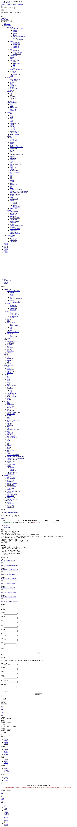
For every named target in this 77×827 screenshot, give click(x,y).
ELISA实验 (12, 227)
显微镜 (11, 183)
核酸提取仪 (13, 156)
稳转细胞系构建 (14, 232)
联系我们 (6, 252)
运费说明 (6, 761)
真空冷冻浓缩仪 (14, 170)
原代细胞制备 (13, 222)
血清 (11, 104)
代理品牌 (6, 244)
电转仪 (11, 186)
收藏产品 (3, 519)
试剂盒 (8, 77)
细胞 (14, 65)
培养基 (11, 106)
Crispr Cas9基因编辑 (15, 229)
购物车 (14, 4)
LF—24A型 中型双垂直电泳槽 (8, 579)
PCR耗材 (12, 125)
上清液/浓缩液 (19, 39)
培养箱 (11, 161)
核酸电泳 (15, 32)
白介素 (14, 61)
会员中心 (3, 4)
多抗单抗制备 (13, 219)
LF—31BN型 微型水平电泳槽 (8, 592)
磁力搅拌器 (13, 181)
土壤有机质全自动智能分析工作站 (19, 191)
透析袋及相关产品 (14, 123)
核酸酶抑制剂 (16, 46)
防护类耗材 (13, 126)
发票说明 (6, 768)
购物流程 (6, 742)
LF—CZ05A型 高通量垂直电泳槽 (9, 570)
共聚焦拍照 (13, 216)
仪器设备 (9, 136)
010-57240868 (4, 19)
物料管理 (12, 236)
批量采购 (6, 740)
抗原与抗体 (10, 91)
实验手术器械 (13, 132)
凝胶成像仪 (13, 142)
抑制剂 (11, 41)
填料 (14, 73)
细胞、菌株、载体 (14, 60)
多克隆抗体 (13, 98)
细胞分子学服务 (14, 211)
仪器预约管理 (13, 238)
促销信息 (6, 248)
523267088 (6, 814)
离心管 (11, 115)
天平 (11, 177)
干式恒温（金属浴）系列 (16, 147)
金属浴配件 (16, 205)
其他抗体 (12, 101)
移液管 (11, 118)
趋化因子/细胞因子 (18, 63)
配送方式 (6, 759)
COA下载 (6, 771)
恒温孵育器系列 (14, 148)
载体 (14, 68)
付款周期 (6, 754)
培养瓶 (11, 121)
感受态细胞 (13, 110)
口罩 (14, 128)
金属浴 (11, 197)
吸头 (11, 114)
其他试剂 (15, 38)
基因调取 (12, 224)
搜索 (2, 9)
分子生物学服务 (14, 213)
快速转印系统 (13, 208)
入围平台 (6, 246)
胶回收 (11, 84)
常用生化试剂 (10, 27)
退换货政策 (7, 770)
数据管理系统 (13, 240)
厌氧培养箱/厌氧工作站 (16, 164)
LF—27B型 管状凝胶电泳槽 (8, 574)
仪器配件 (12, 200)
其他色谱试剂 (16, 74)
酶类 (11, 49)
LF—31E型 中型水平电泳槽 (8, 583)
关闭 (2, 703)
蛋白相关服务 (13, 214)
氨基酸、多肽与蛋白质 (16, 69)
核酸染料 (15, 30)
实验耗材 (9, 112)
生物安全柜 (13, 167)
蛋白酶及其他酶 (17, 54)
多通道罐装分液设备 (15, 194)
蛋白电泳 (15, 33)
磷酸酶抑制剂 (16, 44)
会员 (2, 715)
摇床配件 (15, 203)
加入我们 (6, 780)
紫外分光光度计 (14, 145)
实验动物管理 (13, 241)
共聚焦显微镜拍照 (14, 221)
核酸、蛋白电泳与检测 (19, 36)
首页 (7, 24)
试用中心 (6, 251)
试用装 (11, 58)
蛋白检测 (15, 35)
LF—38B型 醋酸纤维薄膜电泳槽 (9, 565)
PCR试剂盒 (13, 82)
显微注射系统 (13, 184)
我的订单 (9, 4)
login (6, 660)
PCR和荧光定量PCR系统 (16, 155)
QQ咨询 (6, 812)
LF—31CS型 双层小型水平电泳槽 (9, 601)
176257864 (6, 813)
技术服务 (9, 210)
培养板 (11, 120)
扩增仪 (11, 173)
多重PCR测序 (13, 230)
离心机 (11, 153)
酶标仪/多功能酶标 (15, 172)
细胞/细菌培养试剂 (12, 102)
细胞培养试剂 (13, 109)
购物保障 (6, 744)
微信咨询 (6, 820)
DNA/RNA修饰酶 (17, 52)
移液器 (11, 175)
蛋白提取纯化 (13, 85)
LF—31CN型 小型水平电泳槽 (8, 597)
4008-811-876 (4, 18)
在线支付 (6, 749)
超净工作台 (13, 169)
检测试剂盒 (13, 90)
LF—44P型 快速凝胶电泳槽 (8, 560)
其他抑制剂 (16, 47)
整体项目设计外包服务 (16, 233)
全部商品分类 (7, 25)
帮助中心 (20, 4)
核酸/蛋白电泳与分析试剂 (16, 28)
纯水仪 (11, 166)
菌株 (14, 66)
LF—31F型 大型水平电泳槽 (8, 588)
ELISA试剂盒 (13, 88)
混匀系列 (12, 150)
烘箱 (11, 178)
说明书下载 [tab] (7, 527)
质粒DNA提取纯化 (15, 79)
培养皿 (11, 117)
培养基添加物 (13, 107)
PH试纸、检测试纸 (15, 134)
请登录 (3, 3)
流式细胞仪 (13, 159)
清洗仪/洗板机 (13, 140)
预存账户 (6, 752)
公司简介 (6, 777)
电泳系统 (12, 143)
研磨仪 (11, 137)
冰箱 (11, 162)
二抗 (11, 95)
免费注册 (8, 3)
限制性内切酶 (16, 50)
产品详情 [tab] (6, 525)
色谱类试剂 (13, 71)
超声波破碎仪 (13, 139)
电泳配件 (15, 202)
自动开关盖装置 (14, 199)
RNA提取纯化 (13, 80)
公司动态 (6, 249)
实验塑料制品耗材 (14, 131)
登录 (33, 522)
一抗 (11, 93)
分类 (2, 709)
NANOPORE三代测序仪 (16, 189)
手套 (14, 129)
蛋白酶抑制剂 (16, 43)
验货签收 (6, 763)
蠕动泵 (11, 151)
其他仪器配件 (16, 207)
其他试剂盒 (13, 87)
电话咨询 (6, 817)
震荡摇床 (12, 180)
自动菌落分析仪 (14, 196)
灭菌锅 (11, 188)
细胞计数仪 (13, 158)
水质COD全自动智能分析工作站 (18, 192)
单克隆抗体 (13, 96)
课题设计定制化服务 (15, 218)
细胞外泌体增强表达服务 (16, 225)
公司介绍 (6, 243)
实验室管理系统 (11, 235)
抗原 (11, 99)
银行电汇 (6, 751)
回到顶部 (6, 825)
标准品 (11, 76)
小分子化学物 (13, 55)
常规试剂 (12, 57)
